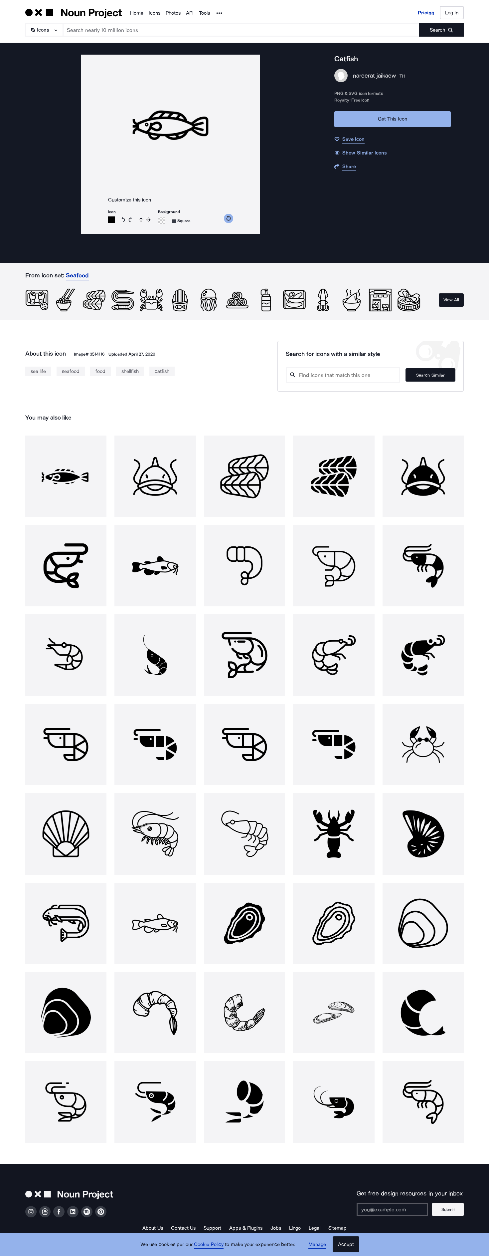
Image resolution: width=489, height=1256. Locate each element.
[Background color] (161, 220)
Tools (204, 13)
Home (136, 13)
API (190, 13)
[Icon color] (111, 219)
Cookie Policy (209, 1244)
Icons (154, 13)
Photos (173, 13)
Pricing (426, 13)
